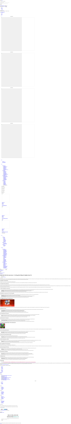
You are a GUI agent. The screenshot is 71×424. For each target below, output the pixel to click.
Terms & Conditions (3, 397)
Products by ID (5, 252)
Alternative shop (5, 166)
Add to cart (3, 204)
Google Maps (5, 257)
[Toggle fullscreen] (1, 411)
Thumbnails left (5, 174)
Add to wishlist (3, 202)
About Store (2, 391)
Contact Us (2, 402)
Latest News (2, 393)
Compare (2, 229)
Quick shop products (6, 169)
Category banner (5, 184)
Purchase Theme (2, 403)
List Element (5, 262)
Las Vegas (2, 389)
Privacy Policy (2, 396)
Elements (2, 247)
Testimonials (5, 260)
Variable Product (5, 178)
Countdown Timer (5, 263)
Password (1, 3)
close (3, 10)
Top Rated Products (5, 254)
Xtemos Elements (4, 255)
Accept (0, 423)
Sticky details (5, 172)
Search (6, 6)
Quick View (3, 203)
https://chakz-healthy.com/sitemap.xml (5, 364)
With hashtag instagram (6, 176)
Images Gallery (5, 267)
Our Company (5, 240)
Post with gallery (3, 162)
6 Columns (4, 182)
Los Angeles (2, 388)
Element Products (5, 251)
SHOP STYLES (3, 165)
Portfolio (2, 8)
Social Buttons (5, 259)
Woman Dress (2, 392)
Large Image (5, 177)
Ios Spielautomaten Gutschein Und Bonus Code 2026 (6, 377)
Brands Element (5, 249)
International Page (2, 376)
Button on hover (5, 167)
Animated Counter (5, 261)
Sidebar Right (5, 183)
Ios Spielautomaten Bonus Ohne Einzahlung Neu (5, 379)
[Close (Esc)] (0, 411)
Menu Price (5, 264)
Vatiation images (5, 173)
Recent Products (5, 250)
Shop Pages (3, 180)
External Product (5, 179)
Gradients (4, 256)
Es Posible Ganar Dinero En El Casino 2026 (5, 378)
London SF (2, 387)
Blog (1, 14)
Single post (3, 161)
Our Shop (4, 239)
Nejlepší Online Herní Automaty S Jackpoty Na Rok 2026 (6, 375)
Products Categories (5, 253)
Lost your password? (2, 5)
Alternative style (5, 171)
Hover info (4, 168)
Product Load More (5, 266)
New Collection (2, 401)
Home (1, 7)
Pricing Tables (5, 265)
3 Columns (4, 181)
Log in (0, 4)
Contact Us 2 (5, 241)
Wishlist (2, 9)
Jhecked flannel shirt (4, 205)
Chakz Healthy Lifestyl (4, 410)
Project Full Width (5, 243)
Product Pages (3, 170)
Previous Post (1, 372)
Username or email (2, 2)
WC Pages (3, 244)
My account (5, 245)
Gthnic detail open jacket (5, 218)
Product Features (3, 175)
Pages (1, 235)
